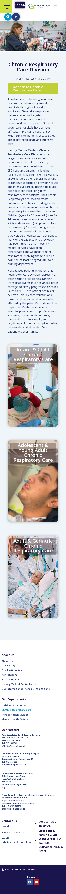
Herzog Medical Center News (19, 684)
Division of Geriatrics (14, 705)
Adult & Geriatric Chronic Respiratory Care (33, 545)
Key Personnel (10, 674)
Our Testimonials (12, 670)
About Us (7, 661)
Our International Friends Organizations (26, 688)
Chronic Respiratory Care (16, 709)
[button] (8, 17)
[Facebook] (30, 882)
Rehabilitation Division (15, 714)
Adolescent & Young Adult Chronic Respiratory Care (33, 452)
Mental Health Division (15, 719)
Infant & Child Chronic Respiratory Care (33, 354)
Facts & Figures (10, 679)
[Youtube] (36, 882)
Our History (8, 665)
